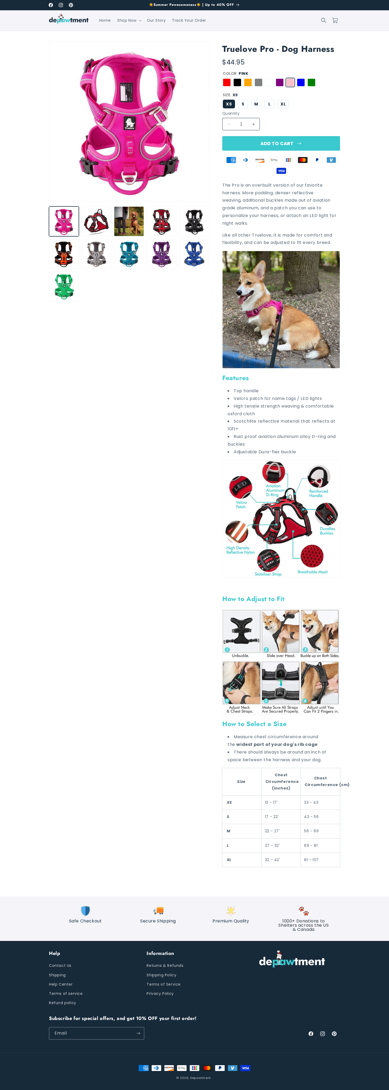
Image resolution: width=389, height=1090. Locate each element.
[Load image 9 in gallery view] (162, 254)
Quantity (230, 113)
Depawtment (200, 1078)
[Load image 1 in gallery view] (64, 221)
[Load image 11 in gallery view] (64, 286)
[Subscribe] (138, 1033)
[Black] (237, 82)
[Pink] (290, 82)
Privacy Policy (160, 993)
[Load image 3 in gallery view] (129, 221)
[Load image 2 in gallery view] (96, 221)
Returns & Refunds (165, 965)
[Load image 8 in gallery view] (129, 254)
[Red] (227, 82)
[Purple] (279, 82)
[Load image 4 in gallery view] (162, 221)
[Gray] (258, 82)
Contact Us (60, 965)
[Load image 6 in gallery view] (64, 254)
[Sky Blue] (269, 82)
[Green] (311, 82)
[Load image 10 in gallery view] (194, 254)
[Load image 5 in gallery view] (194, 221)
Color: (235, 73)
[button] (129, 20)
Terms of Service (164, 984)
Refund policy (62, 1002)
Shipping (57, 975)
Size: (230, 95)
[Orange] (248, 82)
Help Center (61, 984)
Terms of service (66, 993)
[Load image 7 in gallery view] (96, 254)
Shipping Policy (161, 975)
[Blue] (301, 82)
